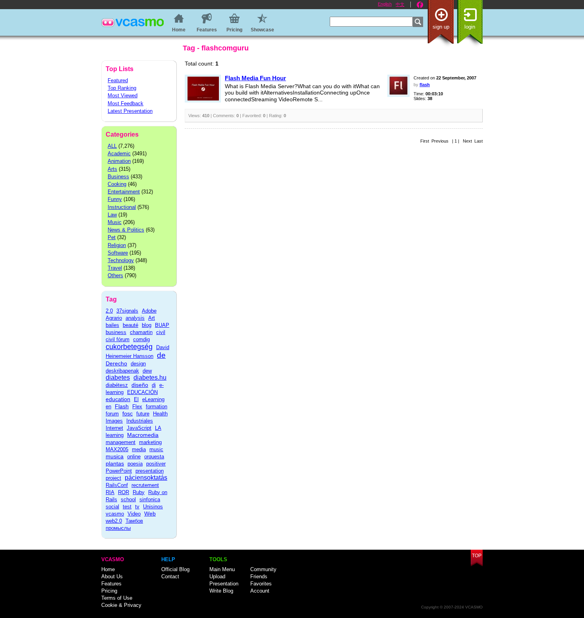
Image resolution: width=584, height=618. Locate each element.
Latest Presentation (130, 111)
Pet (112, 237)
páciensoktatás (146, 477)
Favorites (261, 584)
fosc (127, 413)
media (139, 449)
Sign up (441, 27)
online (134, 457)
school (128, 499)
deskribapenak (122, 371)
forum (112, 414)
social (112, 507)
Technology (121, 260)
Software (118, 253)
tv (137, 507)
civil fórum (118, 339)
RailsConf (117, 485)
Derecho (116, 363)
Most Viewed (122, 95)
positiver (156, 464)
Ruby (139, 492)
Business (118, 177)
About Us (112, 576)
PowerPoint (119, 471)
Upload (217, 576)
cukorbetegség (129, 347)
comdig (141, 339)
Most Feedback (125, 103)
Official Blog (175, 569)
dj (154, 385)
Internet (114, 428)
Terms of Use (116, 598)
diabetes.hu (149, 377)
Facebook (420, 5)
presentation (149, 471)
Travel (115, 268)
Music (115, 222)
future (142, 414)
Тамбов (134, 521)
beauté (130, 325)
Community (263, 569)
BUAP (162, 325)
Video (134, 514)
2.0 (109, 311)
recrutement (145, 485)
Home (108, 569)
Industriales (139, 421)
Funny (115, 199)
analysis (135, 318)
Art (151, 318)
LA (158, 428)
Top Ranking (122, 88)
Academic (119, 153)
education (118, 399)
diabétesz (117, 385)
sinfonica (149, 499)
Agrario (114, 318)
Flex (137, 406)
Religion (117, 245)
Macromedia (143, 435)
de (161, 355)
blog (146, 325)
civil (160, 332)
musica (115, 456)
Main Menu (222, 569)
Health (160, 414)
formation (156, 406)
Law (112, 215)
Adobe (149, 311)
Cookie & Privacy (121, 605)
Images (114, 421)
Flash (122, 406)
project (113, 478)
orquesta (154, 457)
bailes (112, 325)
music (156, 449)
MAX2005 (117, 449)
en (108, 406)
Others (115, 275)
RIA (110, 492)
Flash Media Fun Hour (255, 78)
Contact (170, 576)
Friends (258, 576)
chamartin (141, 332)
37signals (127, 311)
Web (150, 513)
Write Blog (221, 591)
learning (115, 435)
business (116, 332)
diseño (139, 385)
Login (469, 27)
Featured (118, 80)
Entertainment (124, 192)
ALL (112, 146)
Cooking (117, 184)
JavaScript (139, 428)
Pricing (109, 591)
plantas (115, 463)
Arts (112, 169)
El (136, 399)
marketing (150, 442)
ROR (123, 492)
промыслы (118, 528)
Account (259, 591)
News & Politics (126, 230)
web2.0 (114, 521)
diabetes (118, 377)
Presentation (223, 584)
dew (147, 371)
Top (477, 555)
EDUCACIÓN (142, 392)
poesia (135, 464)
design (138, 364)
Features (111, 584)
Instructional (122, 207)
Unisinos (153, 507)
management (120, 442)
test (127, 507)
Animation (119, 161)
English (385, 4)
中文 (400, 4)
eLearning (153, 399)
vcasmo (115, 514)
